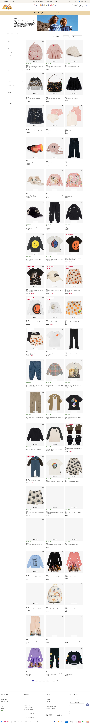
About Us (48, 699)
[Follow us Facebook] (1, 722)
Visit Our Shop (49, 697)
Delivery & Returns (4, 701)
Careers (48, 703)
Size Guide (3, 703)
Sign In (12, 1)
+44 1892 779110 (32, 711)
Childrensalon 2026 (23, 721)
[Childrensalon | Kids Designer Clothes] (7, 7)
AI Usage (49, 721)
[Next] (57, 680)
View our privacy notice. (73, 707)
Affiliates (48, 704)
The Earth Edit (74, 713)
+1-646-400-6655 (29, 709)
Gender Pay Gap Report (51, 706)
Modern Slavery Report (51, 708)
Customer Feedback (5, 704)
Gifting (2, 708)
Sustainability (49, 701)
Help (2, 706)
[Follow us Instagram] (5, 722)
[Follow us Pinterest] (8, 722)
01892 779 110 (27, 705)
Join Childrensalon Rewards (77, 711)
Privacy (43, 721)
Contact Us (3, 697)
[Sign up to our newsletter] (87, 704)
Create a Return (4, 699)
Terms (38, 721)
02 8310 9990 (30, 707)
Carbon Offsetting (5, 710)
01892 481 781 (32, 713)
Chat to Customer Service (29, 698)
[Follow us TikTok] (11, 722)
